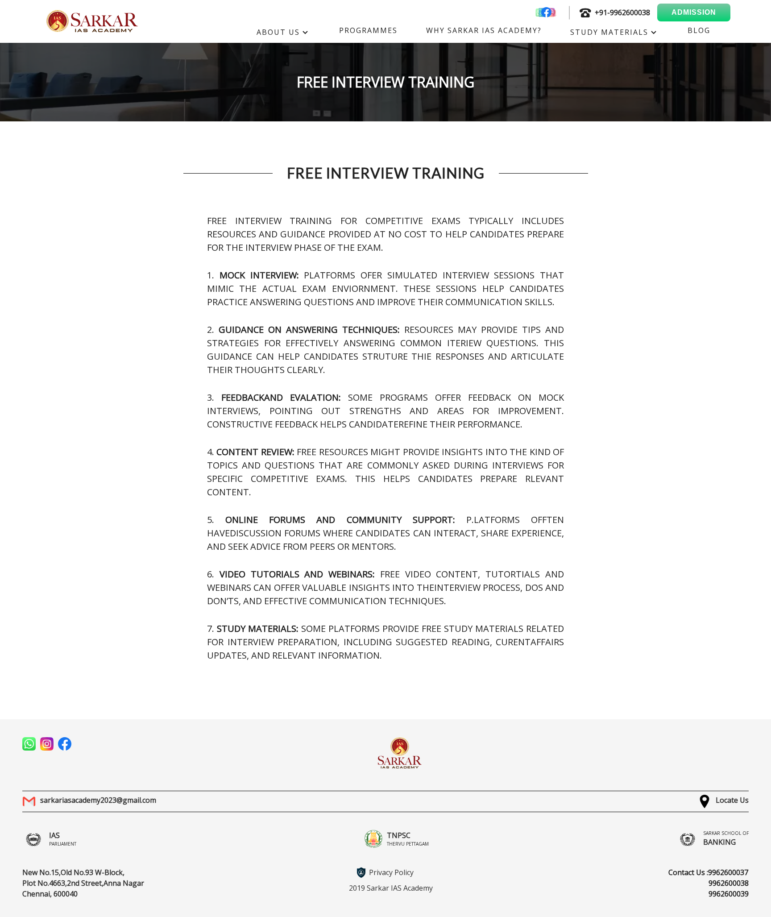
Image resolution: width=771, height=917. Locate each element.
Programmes (368, 30)
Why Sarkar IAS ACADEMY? (484, 30)
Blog (699, 30)
